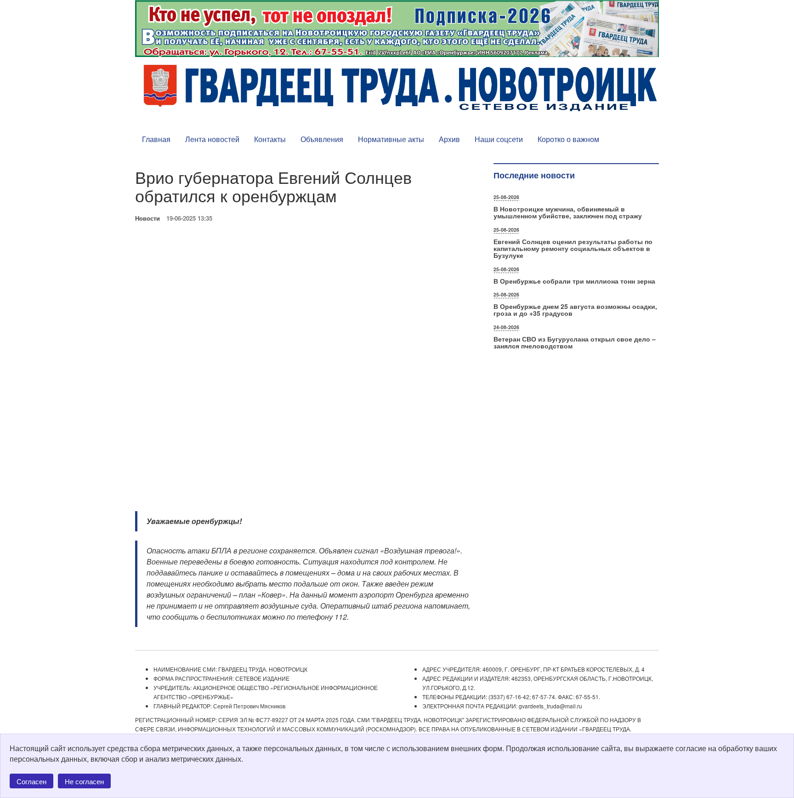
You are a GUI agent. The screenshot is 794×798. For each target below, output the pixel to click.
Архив (449, 139)
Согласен (31, 781)
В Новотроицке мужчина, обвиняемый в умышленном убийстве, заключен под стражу (567, 212)
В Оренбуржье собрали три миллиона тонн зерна (574, 280)
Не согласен (84, 781)
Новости (147, 218)
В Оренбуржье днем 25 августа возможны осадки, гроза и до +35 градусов (575, 310)
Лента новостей (212, 139)
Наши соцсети (499, 139)
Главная (156, 139)
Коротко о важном (568, 139)
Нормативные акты (391, 139)
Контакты (270, 139)
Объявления (322, 139)
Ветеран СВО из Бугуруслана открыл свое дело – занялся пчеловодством (574, 342)
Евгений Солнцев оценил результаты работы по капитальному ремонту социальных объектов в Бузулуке (572, 248)
